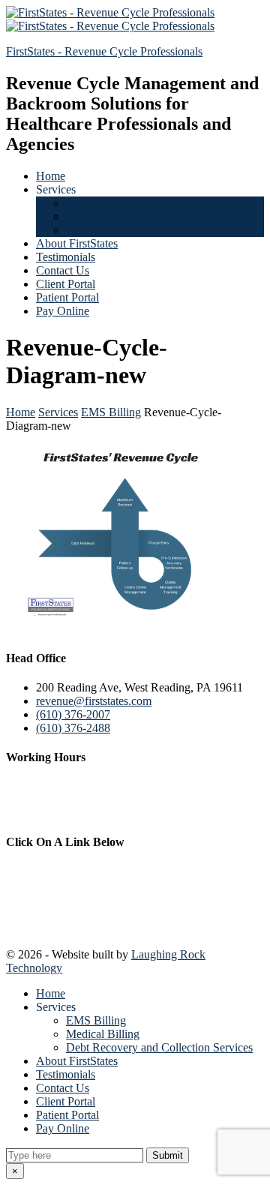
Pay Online (62, 310)
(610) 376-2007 (73, 714)
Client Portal (65, 284)
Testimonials (65, 256)
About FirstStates (77, 243)
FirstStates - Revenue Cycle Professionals (104, 51)
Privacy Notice (43, 871)
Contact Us (62, 270)
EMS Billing (96, 202)
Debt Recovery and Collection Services (159, 230)
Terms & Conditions (58, 898)
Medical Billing (103, 216)
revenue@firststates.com (94, 700)
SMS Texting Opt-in (57, 925)
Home (50, 176)
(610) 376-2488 (73, 728)
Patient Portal (67, 297)
